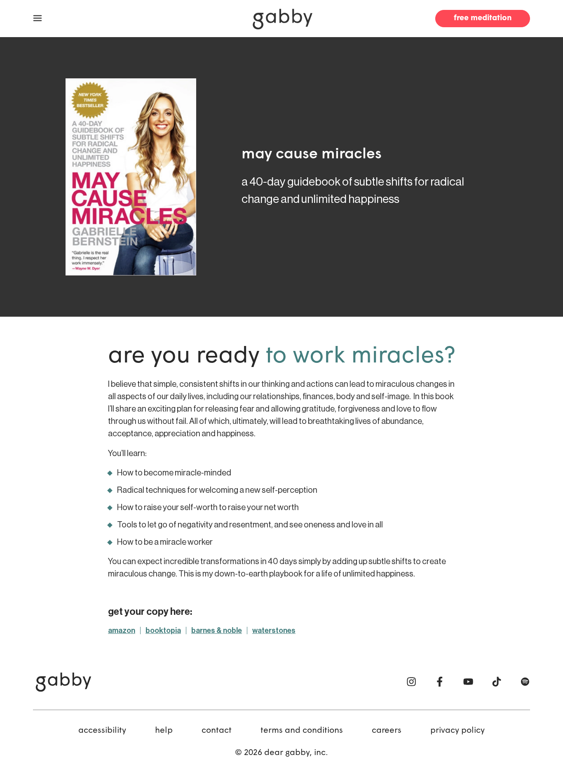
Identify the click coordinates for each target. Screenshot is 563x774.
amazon (121, 630)
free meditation (482, 18)
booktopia (163, 630)
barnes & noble (216, 630)
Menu (37, 18)
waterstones (274, 630)
